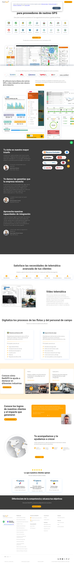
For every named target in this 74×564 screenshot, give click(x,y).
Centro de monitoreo (20, 534)
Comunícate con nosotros (7, 517)
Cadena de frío (46, 519)
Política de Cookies (44, 4)
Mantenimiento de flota (20, 517)
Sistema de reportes (20, 541)
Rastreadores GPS (47, 524)
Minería (45, 517)
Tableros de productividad (21, 546)
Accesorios (46, 530)
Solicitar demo (35, 37)
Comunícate (38, 457)
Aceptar (56, 8)
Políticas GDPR (40, 561)
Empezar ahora (35, 506)
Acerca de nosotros (61, 517)
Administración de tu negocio (21, 548)
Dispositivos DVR (47, 526)
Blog (58, 524)
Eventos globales (61, 526)
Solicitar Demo (68, 1)
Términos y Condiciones (17, 5)
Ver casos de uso (6, 387)
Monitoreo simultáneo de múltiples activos (21, 537)
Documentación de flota (20, 519)
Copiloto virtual (19, 523)
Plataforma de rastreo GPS (36, 517)
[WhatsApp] (71, 142)
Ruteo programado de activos (21, 530)
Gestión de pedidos (20, 532)
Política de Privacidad (52, 4)
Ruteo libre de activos (20, 528)
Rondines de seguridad (20, 539)
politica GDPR (27, 5)
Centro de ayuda (61, 522)
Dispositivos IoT (47, 528)
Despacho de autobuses (20, 525)
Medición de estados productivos (20, 544)
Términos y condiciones (9, 561)
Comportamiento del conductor (22, 521)
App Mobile (32, 526)
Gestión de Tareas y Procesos (21, 550)
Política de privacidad (25, 561)
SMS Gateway (32, 528)
